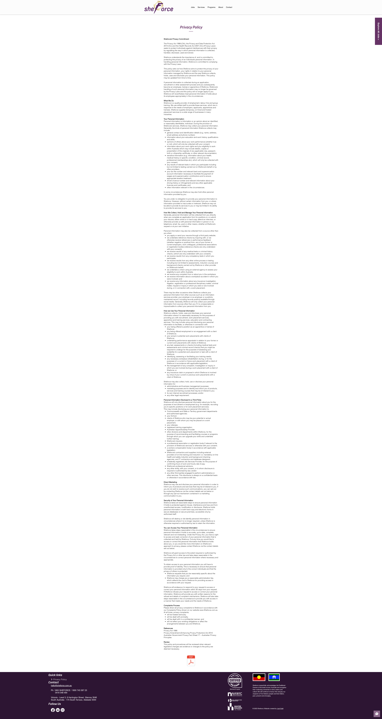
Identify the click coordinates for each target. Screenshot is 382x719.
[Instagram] (63, 710)
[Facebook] (53, 710)
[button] (211, 7)
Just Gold (280, 708)
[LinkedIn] (58, 710)
